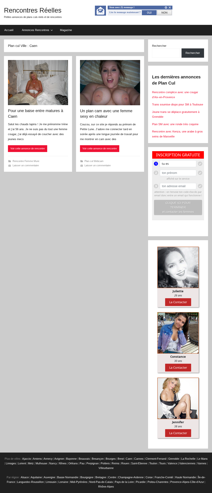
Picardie (141, 482)
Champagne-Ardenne (131, 477)
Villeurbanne (106, 468)
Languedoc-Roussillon (30, 482)
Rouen (125, 463)
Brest (121, 458)
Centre (112, 477)
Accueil (8, 30)
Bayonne (71, 458)
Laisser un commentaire (26, 165)
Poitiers (105, 463)
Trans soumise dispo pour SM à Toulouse (177, 104)
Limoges (11, 463)
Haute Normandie (185, 477)
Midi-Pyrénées (78, 482)
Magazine (66, 30)
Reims (115, 463)
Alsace (25, 477)
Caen (129, 458)
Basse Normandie (67, 477)
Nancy (53, 463)
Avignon (59, 458)
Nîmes (62, 463)
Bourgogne (86, 477)
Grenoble (173, 458)
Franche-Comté (164, 477)
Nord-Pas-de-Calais (101, 482)
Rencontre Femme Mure (26, 161)
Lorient (22, 463)
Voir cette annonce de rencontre (27, 148)
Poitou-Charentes (158, 482)
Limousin (51, 482)
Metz (31, 463)
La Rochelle (188, 458)
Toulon (153, 463)
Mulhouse (41, 463)
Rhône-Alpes (106, 486)
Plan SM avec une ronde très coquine (175, 124)
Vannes (201, 463)
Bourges (111, 458)
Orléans (73, 463)
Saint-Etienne (139, 463)
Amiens (37, 458)
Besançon (98, 458)
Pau (82, 463)
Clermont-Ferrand (155, 458)
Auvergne (49, 477)
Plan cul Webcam (94, 161)
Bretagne (100, 477)
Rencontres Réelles (32, 10)
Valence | (173, 463)
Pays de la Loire (124, 482)
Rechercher (159, 45)
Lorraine (63, 482)
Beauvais (84, 458)
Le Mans (202, 458)
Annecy (48, 458)
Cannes (138, 458)
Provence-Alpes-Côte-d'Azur (187, 482)
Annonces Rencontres (35, 30)
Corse (149, 477)
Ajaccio (26, 458)
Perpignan (92, 463)
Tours (162, 463)
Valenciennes (187, 463)
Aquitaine (36, 477)
